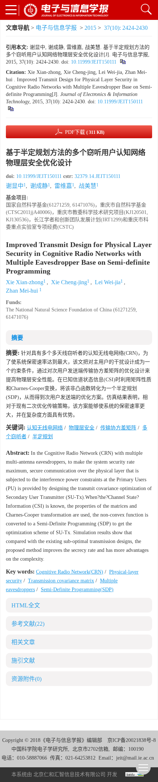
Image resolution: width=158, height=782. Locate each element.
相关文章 (23, 642)
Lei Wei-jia (108, 282)
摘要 (17, 338)
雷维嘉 (63, 186)
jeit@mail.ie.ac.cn (135, 758)
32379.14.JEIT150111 (98, 176)
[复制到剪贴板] (122, 62)
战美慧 (87, 186)
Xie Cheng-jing (69, 282)
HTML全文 (25, 605)
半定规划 (42, 436)
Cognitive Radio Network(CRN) (69, 572)
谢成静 (39, 186)
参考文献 (27, 624)
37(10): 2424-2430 (126, 28)
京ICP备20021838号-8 (131, 740)
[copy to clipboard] (10, 109)
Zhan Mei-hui (22, 291)
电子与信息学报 (56, 28)
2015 (90, 28)
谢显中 (15, 186)
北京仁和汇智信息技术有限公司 (69, 774)
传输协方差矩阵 (118, 428)
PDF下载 (84, 132)
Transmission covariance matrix (61, 580)
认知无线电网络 (45, 428)
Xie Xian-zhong (24, 282)
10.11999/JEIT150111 (93, 62)
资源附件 (26, 679)
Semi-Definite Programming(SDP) (77, 589)
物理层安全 (81, 428)
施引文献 (23, 660)
